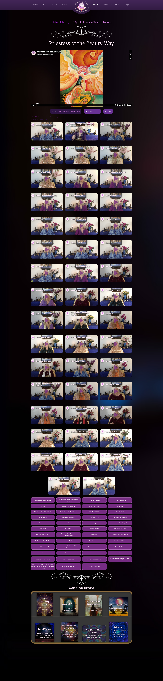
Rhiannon (120, 506)
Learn (95, 4)
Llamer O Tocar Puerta (94, 553)
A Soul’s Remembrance (94, 559)
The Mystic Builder (68, 559)
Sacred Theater (45, 629)
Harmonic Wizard (68, 523)
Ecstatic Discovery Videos (44, 601)
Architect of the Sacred (43, 559)
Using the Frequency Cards (118, 628)
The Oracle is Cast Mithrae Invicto (68, 553)
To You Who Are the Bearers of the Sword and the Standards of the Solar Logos (42, 566)
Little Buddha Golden (42, 534)
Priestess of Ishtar (94, 500)
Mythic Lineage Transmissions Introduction (68, 500)
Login (127, 4)
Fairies (43, 506)
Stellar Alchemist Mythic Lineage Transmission (120, 559)
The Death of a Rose (120, 528)
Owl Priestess (120, 512)
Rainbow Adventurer (68, 506)
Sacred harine (43, 553)
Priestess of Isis (42, 523)
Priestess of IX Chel (120, 541)
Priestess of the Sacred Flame (43, 547)
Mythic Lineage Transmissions (92, 22)
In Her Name (43, 517)
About (45, 4)
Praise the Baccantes (94, 547)
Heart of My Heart (94, 506)
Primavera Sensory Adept (120, 534)
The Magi (43, 528)
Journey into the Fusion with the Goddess (68, 547)
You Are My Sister (94, 523)
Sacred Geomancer (94, 566)
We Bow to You (94, 517)
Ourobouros (94, 534)
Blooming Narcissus (94, 541)
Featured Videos (69, 604)
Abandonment (120, 553)
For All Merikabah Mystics (120, 523)
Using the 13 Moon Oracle (93, 631)
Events (64, 4)
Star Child (69, 541)
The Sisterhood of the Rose (42, 541)
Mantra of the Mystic (68, 517)
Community (106, 4)
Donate (117, 4)
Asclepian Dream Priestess (43, 500)
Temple (55, 4)
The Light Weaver (120, 547)
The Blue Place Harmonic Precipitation (68, 534)
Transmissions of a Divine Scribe (69, 628)
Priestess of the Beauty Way (68, 512)
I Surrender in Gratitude (120, 517)
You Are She (68, 528)
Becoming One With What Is (42, 512)
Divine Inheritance (120, 500)
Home (35, 4)
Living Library (60, 22)
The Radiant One (94, 512)
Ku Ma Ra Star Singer (68, 566)
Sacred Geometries (118, 604)
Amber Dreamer (94, 528)
